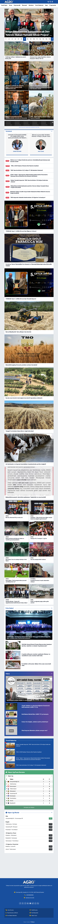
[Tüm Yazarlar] (51, 131)
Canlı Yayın (4, 5)
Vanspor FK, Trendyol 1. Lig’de (38, 538)
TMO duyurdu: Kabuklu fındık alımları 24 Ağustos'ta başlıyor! (27, 197)
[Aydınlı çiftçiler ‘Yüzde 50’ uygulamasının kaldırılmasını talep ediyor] (16, 591)
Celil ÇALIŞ (41, 151)
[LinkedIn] (28, 903)
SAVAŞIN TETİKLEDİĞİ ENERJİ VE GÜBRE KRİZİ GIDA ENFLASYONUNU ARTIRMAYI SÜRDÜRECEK (17, 136)
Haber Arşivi (34, 915)
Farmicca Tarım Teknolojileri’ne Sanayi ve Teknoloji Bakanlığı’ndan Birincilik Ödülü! (29, 265)
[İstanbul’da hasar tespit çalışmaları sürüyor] (41, 570)
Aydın (7, 599)
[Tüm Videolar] (51, 673)
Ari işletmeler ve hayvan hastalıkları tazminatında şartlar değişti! (26, 464)
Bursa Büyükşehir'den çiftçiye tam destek (18, 332)
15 (49, 39)
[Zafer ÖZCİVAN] (17, 144)
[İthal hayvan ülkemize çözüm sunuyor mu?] (11, 730)
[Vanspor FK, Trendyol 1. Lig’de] (41, 528)
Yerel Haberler (39, 5)
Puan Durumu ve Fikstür (12, 912)
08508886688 (29, 895)
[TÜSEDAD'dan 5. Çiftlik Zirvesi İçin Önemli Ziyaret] (29, 282)
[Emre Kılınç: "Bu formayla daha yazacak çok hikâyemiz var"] (16, 570)
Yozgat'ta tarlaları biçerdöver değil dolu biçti (20, 431)
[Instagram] (25, 903)
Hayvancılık (17, 5)
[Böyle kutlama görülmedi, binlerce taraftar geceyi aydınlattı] (16, 528)
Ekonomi (24, 5)
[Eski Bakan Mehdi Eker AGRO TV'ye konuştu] (11, 714)
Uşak (31, 599)
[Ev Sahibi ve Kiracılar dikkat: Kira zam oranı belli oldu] (13, 664)
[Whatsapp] (35, 903)
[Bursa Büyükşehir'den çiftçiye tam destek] (29, 315)
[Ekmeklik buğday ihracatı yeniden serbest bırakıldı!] (29, 349)
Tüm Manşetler (34, 912)
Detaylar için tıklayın (29, 807)
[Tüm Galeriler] (51, 608)
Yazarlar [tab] (9, 131)
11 (37, 39)
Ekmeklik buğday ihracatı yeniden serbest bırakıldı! (21, 365)
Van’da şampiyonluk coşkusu (38, 559)
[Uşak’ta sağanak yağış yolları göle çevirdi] (41, 591)
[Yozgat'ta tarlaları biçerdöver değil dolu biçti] (29, 415)
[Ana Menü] (52, 1)
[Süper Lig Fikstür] (51, 812)
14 (46, 39)
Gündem (31, 5)
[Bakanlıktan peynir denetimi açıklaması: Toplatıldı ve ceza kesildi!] (29, 481)
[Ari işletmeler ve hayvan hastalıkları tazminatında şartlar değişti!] (29, 448)
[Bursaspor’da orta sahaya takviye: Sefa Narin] (16, 549)
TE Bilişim (32, 922)
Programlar (53, 5)
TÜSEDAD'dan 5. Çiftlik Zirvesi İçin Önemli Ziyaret (21, 299)
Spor (46, 5)
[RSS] (38, 903)
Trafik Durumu (34, 910)
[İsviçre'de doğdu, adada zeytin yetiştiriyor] (11, 721)
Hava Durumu (11, 910)
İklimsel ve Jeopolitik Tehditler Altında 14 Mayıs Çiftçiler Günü (41, 135)
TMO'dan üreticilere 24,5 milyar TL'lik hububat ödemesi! (26, 170)
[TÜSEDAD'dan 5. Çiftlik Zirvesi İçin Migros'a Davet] (29, 215)
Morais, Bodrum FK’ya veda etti (14, 517)
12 (40, 39)
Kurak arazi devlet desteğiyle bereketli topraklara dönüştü (24, 398)
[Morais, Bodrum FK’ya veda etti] (16, 507)
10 (34, 39)
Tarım (10, 5)
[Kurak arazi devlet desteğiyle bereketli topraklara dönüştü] (29, 382)
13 (43, 39)
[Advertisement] (29, 868)
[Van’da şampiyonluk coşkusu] (41, 549)
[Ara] (50, 1)
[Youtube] (30, 903)
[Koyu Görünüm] (48, 1)
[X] (23, 903)
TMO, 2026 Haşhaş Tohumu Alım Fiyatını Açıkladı (25, 165)
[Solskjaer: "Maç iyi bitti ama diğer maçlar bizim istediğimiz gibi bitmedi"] (41, 507)
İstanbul (33, 578)
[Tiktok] (33, 903)
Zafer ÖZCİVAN (17, 151)
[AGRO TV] (8, 1)
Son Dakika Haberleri (12, 915)
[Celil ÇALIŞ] (41, 144)
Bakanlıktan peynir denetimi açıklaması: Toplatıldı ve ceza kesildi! (26, 497)
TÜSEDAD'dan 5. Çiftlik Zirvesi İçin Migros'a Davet (21, 231)
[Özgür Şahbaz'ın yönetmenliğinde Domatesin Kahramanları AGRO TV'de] (11, 706)
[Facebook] (20, 903)
